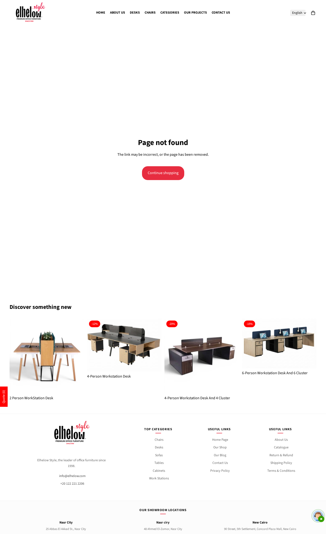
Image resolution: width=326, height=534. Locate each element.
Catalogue (281, 447)
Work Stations (159, 478)
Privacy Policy (220, 470)
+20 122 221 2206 (72, 483)
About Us (281, 439)
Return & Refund (281, 455)
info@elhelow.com (72, 476)
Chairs (159, 439)
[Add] (154, 361)
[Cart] (313, 13)
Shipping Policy (281, 463)
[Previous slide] (17, 356)
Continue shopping (163, 173)
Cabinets (159, 470)
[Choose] (77, 383)
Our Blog (220, 455)
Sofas (159, 455)
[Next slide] (77, 356)
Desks (159, 447)
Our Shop (220, 447)
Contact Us (220, 463)
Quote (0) (3, 396)
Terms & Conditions (281, 470)
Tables (159, 463)
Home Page (220, 439)
